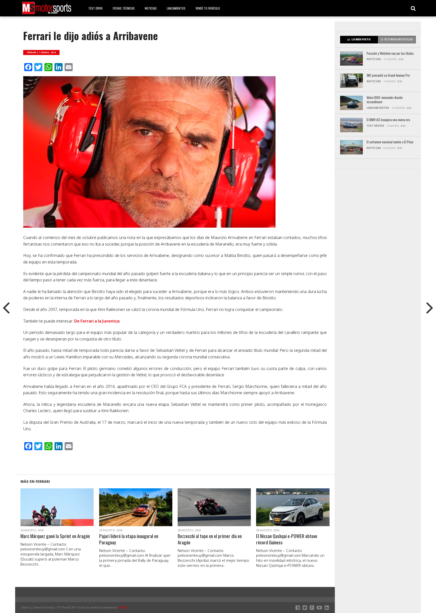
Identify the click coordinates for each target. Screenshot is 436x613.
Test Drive (95, 8)
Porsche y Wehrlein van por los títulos (390, 53)
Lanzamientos (176, 8)
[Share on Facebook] (46, 513)
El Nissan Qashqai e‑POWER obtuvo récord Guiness (286, 539)
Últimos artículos (398, 39)
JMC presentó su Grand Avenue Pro (388, 75)
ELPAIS (123, 607)
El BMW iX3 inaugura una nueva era (388, 120)
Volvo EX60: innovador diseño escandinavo (385, 100)
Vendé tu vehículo (208, 8)
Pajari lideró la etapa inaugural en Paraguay (128, 539)
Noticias (151, 8)
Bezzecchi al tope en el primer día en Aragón (210, 539)
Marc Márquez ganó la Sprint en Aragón (55, 536)
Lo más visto (360, 39)
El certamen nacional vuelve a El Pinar (390, 142)
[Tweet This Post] (57, 513)
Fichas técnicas (124, 8)
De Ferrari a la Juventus (97, 321)
